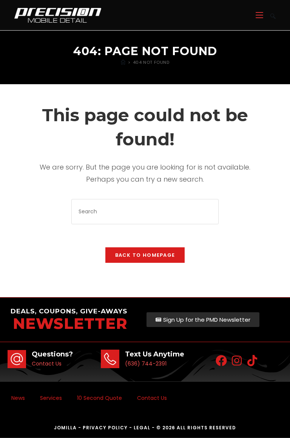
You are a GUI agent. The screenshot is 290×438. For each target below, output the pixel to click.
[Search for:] (270, 15)
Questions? (52, 354)
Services (51, 398)
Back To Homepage (145, 255)
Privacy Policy (105, 427)
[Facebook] (221, 360)
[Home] (123, 62)
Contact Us (152, 398)
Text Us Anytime (154, 354)
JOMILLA (65, 427)
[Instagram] (237, 360)
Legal (142, 427)
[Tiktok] (252, 360)
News (18, 398)
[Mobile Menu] (260, 15)
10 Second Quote (99, 398)
